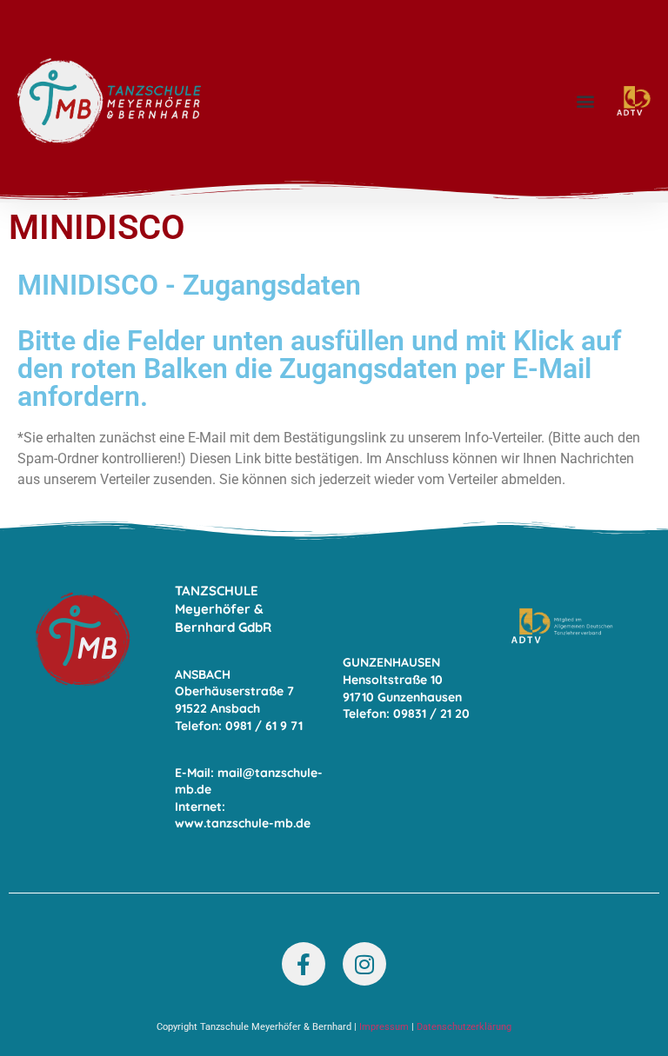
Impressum (384, 1027)
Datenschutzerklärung (464, 1027)
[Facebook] (303, 964)
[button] (585, 101)
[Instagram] (364, 964)
